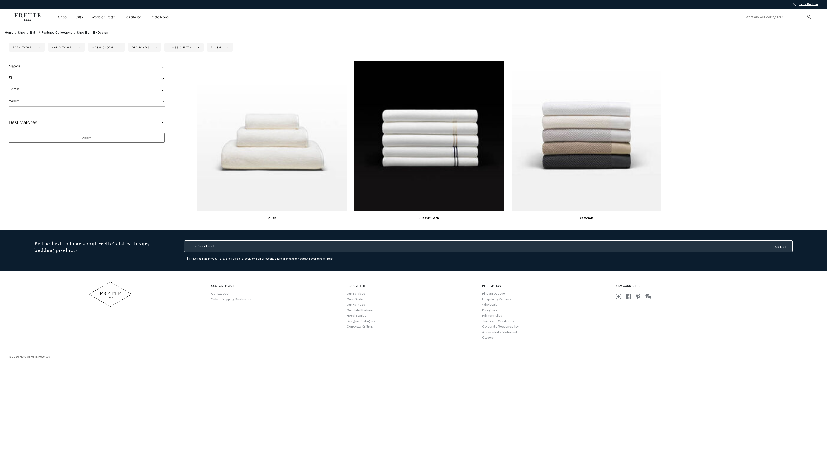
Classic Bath (429, 218)
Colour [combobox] (14, 89)
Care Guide (355, 299)
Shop (22, 32)
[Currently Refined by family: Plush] (227, 47)
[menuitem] (56, 17)
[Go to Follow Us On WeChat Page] (650, 296)
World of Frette (103, 17)
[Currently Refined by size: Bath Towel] (39, 47)
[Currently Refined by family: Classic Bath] (198, 47)
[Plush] (272, 136)
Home (9, 32)
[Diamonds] (586, 136)
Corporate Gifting (360, 326)
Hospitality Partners (496, 299)
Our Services (356, 293)
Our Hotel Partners (360, 310)
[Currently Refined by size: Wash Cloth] (119, 47)
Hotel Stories (356, 315)
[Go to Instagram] (621, 296)
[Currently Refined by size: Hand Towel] (79, 47)
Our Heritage (356, 304)
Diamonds (586, 218)
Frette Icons (159, 17)
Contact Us (220, 293)
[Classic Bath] (429, 136)
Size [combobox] (12, 77)
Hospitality (132, 17)
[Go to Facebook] (631, 296)
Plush (272, 218)
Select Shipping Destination (231, 299)
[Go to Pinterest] (640, 296)
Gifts (79, 17)
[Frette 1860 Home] (25, 17)
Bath (33, 32)
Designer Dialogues (361, 321)
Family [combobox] (14, 100)
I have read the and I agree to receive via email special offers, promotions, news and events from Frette (261, 258)
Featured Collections (57, 32)
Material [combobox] (15, 66)
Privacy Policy (216, 258)
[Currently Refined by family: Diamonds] (156, 47)
